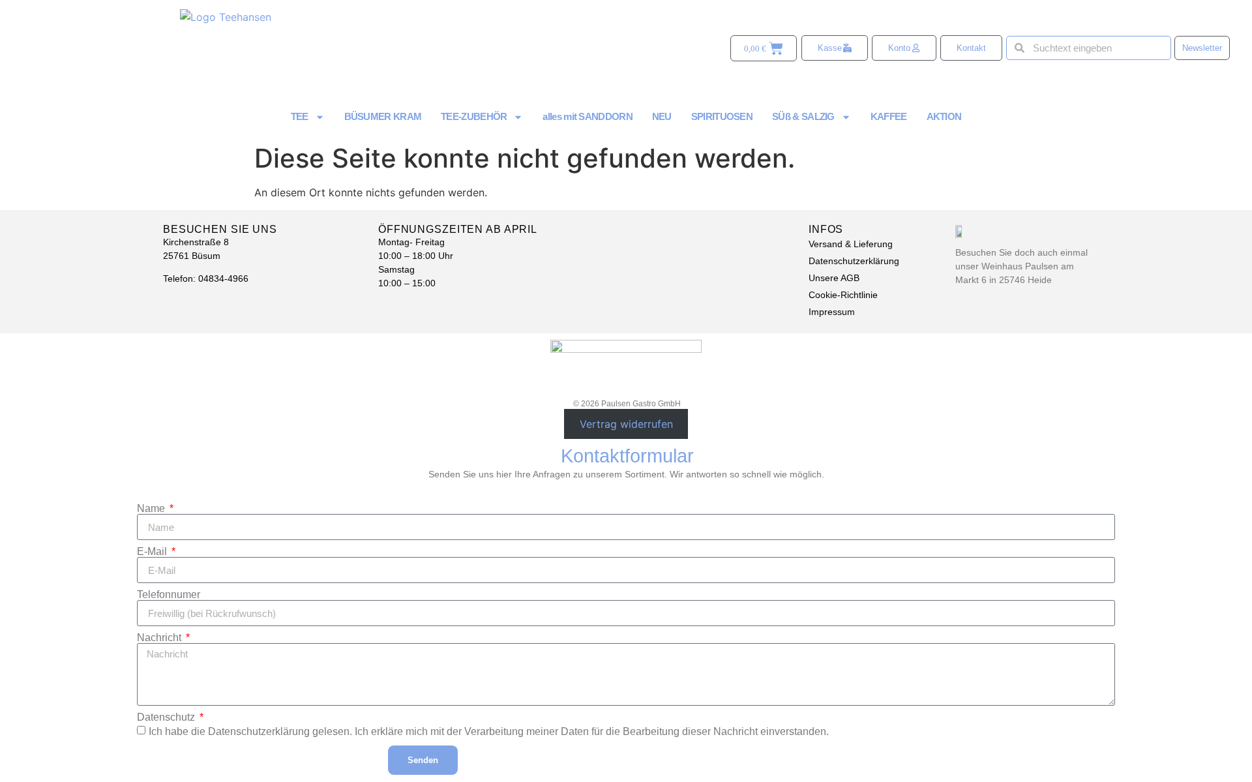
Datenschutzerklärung (854, 261)
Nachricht (160, 638)
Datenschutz (167, 717)
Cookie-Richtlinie (843, 295)
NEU (662, 116)
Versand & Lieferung (851, 244)
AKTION (944, 116)
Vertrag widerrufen (626, 423)
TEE (299, 116)
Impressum (832, 312)
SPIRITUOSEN (722, 116)
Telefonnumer (168, 595)
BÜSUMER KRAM (383, 116)
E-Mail (153, 552)
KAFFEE (889, 116)
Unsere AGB (834, 278)
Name (152, 509)
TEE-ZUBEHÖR (474, 116)
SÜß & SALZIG (803, 116)
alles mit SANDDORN (587, 116)
